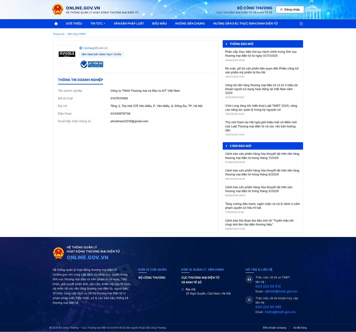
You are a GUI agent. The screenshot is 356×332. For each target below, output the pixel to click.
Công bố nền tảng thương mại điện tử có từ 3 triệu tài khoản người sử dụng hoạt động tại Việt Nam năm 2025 (261, 89)
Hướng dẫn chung (190, 23)
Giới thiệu (74, 23)
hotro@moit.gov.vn (280, 312)
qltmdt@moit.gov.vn (281, 291)
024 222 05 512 (268, 286)
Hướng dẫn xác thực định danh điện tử (245, 23)
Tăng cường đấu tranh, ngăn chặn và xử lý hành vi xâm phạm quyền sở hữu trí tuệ (262, 205)
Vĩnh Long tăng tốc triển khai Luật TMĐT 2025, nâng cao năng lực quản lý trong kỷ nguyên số (261, 107)
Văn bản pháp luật (129, 23)
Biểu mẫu (159, 23)
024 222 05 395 (268, 307)
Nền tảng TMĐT (77, 33)
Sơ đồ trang (300, 327)
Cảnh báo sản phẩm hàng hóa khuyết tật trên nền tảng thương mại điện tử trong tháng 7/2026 (262, 155)
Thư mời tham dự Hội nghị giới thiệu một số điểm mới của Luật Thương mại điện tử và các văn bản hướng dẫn (261, 126)
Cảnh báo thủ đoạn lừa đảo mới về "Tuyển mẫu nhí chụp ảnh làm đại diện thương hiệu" (259, 222)
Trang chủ (58, 33)
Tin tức (96, 23)
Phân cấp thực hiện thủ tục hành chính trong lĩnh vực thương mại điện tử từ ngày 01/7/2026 (261, 53)
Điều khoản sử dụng (274, 327)
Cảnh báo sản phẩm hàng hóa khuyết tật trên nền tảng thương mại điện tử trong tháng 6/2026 (262, 172)
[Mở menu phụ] (301, 23)
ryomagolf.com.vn (95, 48)
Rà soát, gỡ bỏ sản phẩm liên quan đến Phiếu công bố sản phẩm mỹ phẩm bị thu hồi (262, 70)
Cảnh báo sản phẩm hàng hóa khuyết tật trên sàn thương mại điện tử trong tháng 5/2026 (258, 189)
